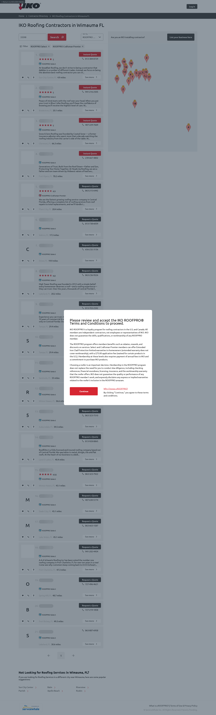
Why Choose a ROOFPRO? (116, 388)
